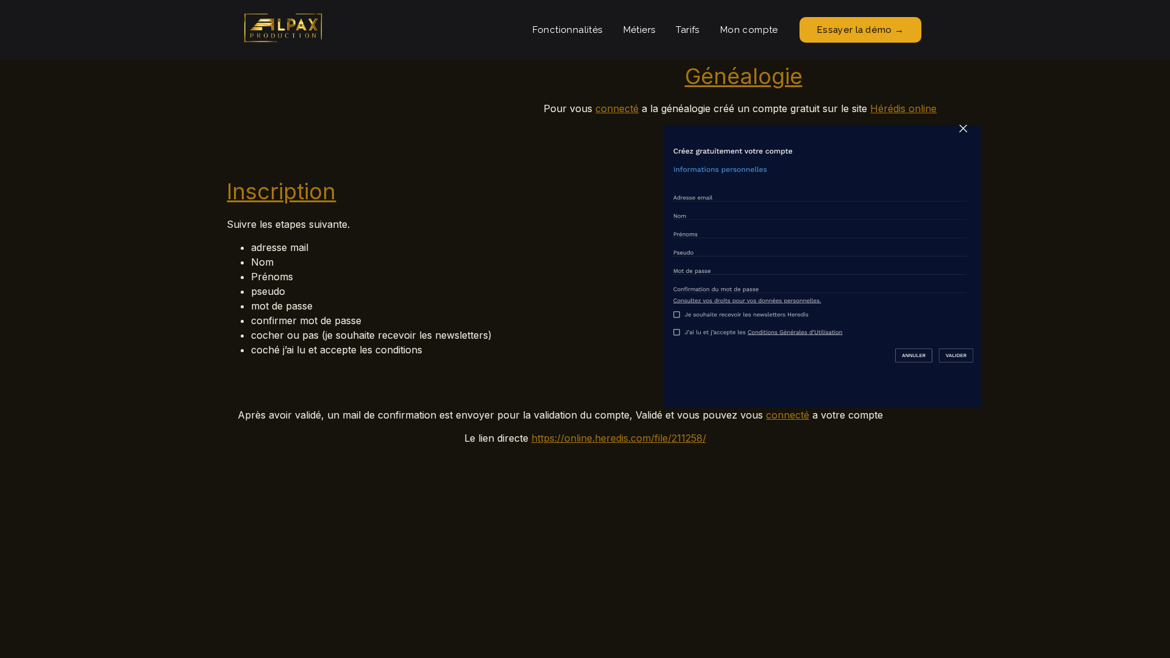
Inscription (281, 191)
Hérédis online (903, 108)
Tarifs (687, 29)
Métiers (639, 29)
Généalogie (744, 76)
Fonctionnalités (568, 29)
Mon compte (749, 29)
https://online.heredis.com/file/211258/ (618, 438)
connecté (617, 108)
